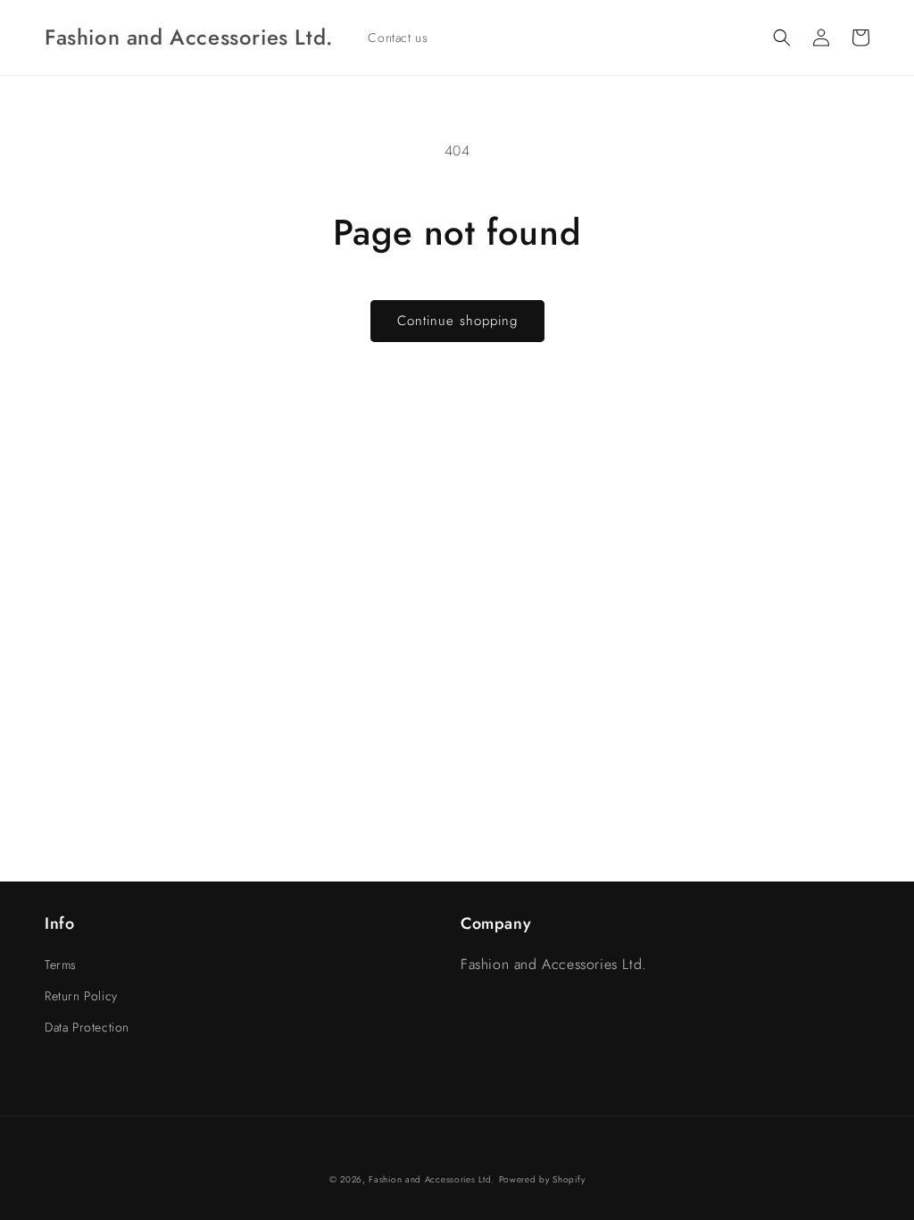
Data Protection (87, 1027)
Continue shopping (457, 320)
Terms (61, 964)
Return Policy (81, 996)
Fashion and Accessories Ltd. (431, 1179)
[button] (782, 37)
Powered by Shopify (542, 1179)
